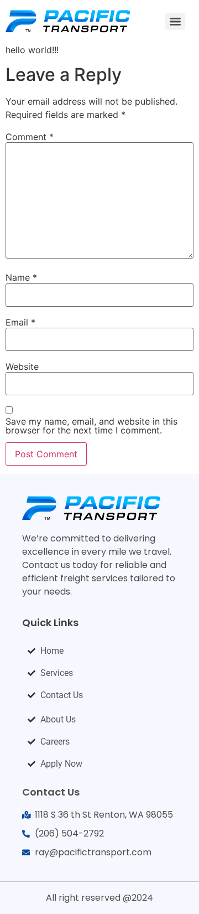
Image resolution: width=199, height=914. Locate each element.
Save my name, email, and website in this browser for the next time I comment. (91, 426)
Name (21, 277)
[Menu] (175, 21)
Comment (30, 136)
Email (20, 322)
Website (22, 366)
